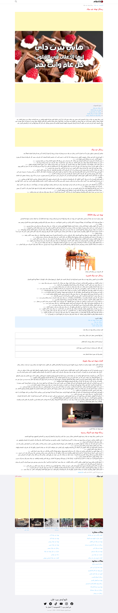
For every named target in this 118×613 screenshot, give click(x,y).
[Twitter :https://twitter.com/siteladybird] (45, 605)
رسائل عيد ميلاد (97, 108)
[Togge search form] (16, 1)
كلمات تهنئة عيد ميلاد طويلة (94, 113)
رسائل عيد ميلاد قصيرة (95, 111)
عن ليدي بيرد (66, 607)
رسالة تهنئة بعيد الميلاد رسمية (93, 115)
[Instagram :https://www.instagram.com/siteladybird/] (66, 605)
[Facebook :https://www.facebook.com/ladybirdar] (71, 605)
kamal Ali (80, 472)
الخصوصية (56, 607)
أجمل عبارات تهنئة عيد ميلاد (95, 320)
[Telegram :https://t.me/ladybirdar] (50, 605)
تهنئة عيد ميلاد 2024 (96, 110)
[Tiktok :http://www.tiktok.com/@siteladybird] (55, 605)
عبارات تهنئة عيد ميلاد (96, 324)
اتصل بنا (48, 607)
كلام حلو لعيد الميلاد (97, 325)
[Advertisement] (62, 21)
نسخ (74, 159)
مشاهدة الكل (18, 476)
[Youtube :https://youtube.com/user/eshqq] (61, 605)
